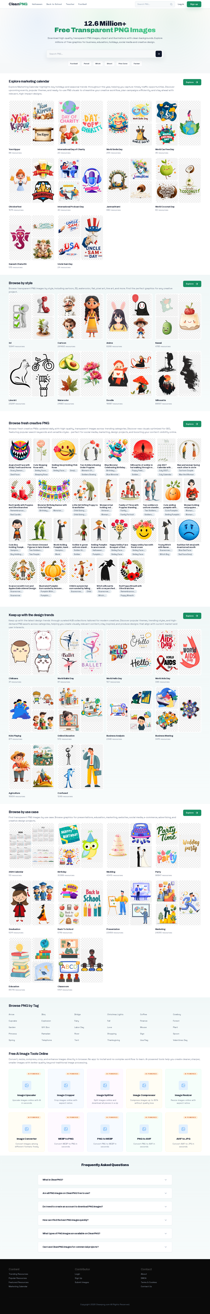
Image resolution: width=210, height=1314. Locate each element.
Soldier (77, 554)
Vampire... (14, 550)
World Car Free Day (164, 149)
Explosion (46, 1021)
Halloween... (98, 550)
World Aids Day (162, 678)
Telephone (47, 1040)
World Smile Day (114, 149)
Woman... (105, 514)
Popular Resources (18, 1278)
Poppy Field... (138, 470)
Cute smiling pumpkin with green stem (169, 507)
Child (89, 591)
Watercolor (63, 400)
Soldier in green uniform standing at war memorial (80, 547)
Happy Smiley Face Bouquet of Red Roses (119, 547)
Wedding (110, 872)
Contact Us (146, 1286)
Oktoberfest (15, 207)
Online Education (66, 736)
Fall (108, 1021)
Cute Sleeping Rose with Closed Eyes (40, 467)
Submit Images (82, 1282)
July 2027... (164, 470)
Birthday (62, 872)
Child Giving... (80, 510)
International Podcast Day (71, 207)
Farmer (137, 63)
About (144, 1274)
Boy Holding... (16, 554)
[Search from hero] (159, 54)
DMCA (143, 1278)
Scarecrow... (165, 550)
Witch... (102, 595)
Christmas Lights (115, 1014)
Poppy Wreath (127, 595)
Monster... (58, 510)
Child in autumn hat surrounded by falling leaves (79, 588)
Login (77, 1274)
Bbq (43, 1014)
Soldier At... (79, 550)
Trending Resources (18, 1274)
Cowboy (177, 1014)
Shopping (111, 1033)
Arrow (11, 1014)
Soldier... (136, 474)
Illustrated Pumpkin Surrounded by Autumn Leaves (50, 588)
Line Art (12, 400)
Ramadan (46, 1033)
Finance (143, 1021)
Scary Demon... (17, 470)
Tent (76, 1040)
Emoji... (73, 470)
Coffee (143, 1014)
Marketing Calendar (18, 1286)
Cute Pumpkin (171, 510)
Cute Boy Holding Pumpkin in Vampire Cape (17, 547)
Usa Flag (144, 1040)
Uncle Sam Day (65, 264)
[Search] (171, 4)
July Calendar (165, 474)
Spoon (176, 1033)
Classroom (63, 986)
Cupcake (13, 1021)
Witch (98, 63)
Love (109, 1027)
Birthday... (111, 470)
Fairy (76, 1021)
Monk (57, 554)
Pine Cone (123, 63)
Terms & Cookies (149, 1282)
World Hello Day (114, 678)
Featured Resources (19, 1282)
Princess (13, 1033)
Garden (12, 1027)
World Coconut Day (164, 207)
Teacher (70, 4)
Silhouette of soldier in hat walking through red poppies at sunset (142, 467)
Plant (175, 1027)
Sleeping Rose (41, 474)
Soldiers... (149, 514)
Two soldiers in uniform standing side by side (151, 507)
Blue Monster (112, 474)
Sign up (194, 4)
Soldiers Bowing (89, 474)
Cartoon (62, 343)
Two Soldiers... (151, 510)
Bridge (77, 1014)
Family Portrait (127, 514)
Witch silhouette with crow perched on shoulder (106, 588)
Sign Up (78, 1278)
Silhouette (160, 400)
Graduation (14, 929)
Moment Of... (88, 470)
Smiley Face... (41, 470)
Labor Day (79, 1027)
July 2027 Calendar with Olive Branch (164, 467)
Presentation (113, 929)
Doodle (110, 400)
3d (10, 343)
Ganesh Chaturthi (17, 264)
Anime (109, 343)
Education (14, 986)
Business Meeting (164, 736)
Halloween (37, 4)
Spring (12, 1040)
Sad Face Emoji (185, 554)
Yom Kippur (14, 149)
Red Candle (15, 514)
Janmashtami (113, 207)
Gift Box (46, 1027)
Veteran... (106, 510)
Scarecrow (15, 595)
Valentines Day (180, 1040)
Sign (142, 1033)
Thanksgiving (113, 1040)
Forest (176, 1021)
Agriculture (14, 793)
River (76, 1033)
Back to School (54, 4)
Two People (34, 554)
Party (158, 872)
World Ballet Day (66, 678)
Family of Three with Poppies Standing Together (128, 507)
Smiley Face (116, 554)
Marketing (160, 929)
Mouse (143, 1027)
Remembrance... (17, 510)
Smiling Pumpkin (172, 514)
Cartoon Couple (186, 470)
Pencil (86, 63)
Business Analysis (115, 736)
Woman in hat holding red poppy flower (106, 507)
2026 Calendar (16, 872)
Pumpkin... (97, 554)
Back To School (65, 929)
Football (82, 4)
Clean (18, 4)
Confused (63, 793)
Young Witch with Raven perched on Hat (165, 547)
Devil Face (15, 474)
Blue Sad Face (185, 550)
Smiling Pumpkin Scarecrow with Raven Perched (99, 547)
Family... (124, 510)
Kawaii (158, 343)
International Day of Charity (71, 149)
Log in (181, 4)
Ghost (109, 63)
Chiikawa (13, 678)
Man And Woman (186, 474)
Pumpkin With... (48, 591)
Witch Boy (164, 554)
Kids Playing (15, 736)
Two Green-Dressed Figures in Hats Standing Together (39, 547)
